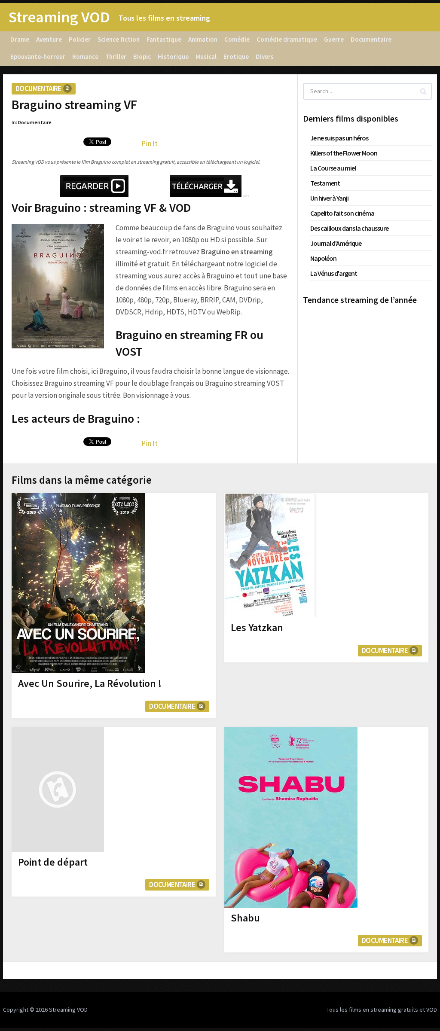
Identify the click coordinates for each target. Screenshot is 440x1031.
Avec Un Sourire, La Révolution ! (90, 683)
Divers (265, 56)
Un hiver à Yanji (329, 198)
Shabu (245, 917)
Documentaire (371, 39)
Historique (173, 56)
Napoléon (323, 258)
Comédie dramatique (287, 39)
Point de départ (53, 862)
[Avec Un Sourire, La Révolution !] (78, 583)
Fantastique (164, 39)
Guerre (334, 39)
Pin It (149, 143)
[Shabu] (291, 817)
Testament (325, 183)
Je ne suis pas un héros (339, 138)
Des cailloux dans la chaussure (349, 228)
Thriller (115, 56)
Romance (85, 56)
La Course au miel (333, 168)
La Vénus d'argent (333, 273)
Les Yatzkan (257, 627)
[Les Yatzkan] (270, 555)
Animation (202, 39)
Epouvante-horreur (37, 56)
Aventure (49, 39)
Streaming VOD (59, 17)
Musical (206, 56)
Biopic (142, 56)
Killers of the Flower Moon (343, 153)
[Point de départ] (58, 789)
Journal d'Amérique (335, 243)
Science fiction (119, 39)
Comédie (237, 39)
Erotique (236, 56)
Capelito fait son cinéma (342, 213)
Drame (19, 39)
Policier (80, 39)
